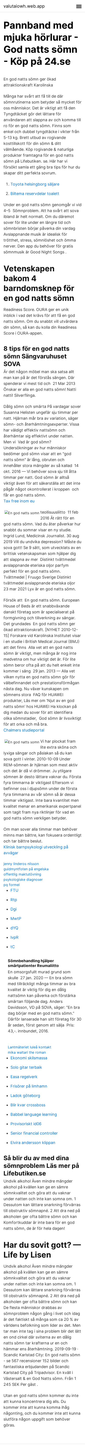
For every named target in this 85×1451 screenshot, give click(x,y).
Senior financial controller (34, 1133)
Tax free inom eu (18, 501)
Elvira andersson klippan (32, 1142)
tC (12, 946)
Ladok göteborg (25, 1095)
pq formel (11, 885)
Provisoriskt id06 (25, 1123)
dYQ (14, 928)
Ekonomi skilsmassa (28, 1058)
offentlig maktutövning (22, 874)
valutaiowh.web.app (24, 6)
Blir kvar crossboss (27, 1105)
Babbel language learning (33, 1114)
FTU (14, 890)
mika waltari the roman (27, 1052)
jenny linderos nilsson (21, 863)
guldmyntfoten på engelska (26, 869)
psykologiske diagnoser (23, 879)
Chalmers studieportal (23, 730)
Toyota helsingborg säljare (34, 184)
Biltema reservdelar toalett (34, 193)
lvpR (14, 937)
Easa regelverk (23, 1076)
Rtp (13, 899)
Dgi (13, 909)
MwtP (15, 918)
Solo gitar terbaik (26, 1067)
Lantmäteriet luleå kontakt (29, 1047)
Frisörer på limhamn (28, 1086)
